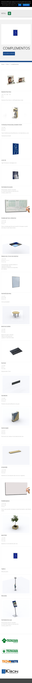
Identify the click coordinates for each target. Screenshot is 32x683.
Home (2, 64)
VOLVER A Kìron (9, 53)
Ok (19, 5)
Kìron (7, 64)
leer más (26, 5)
